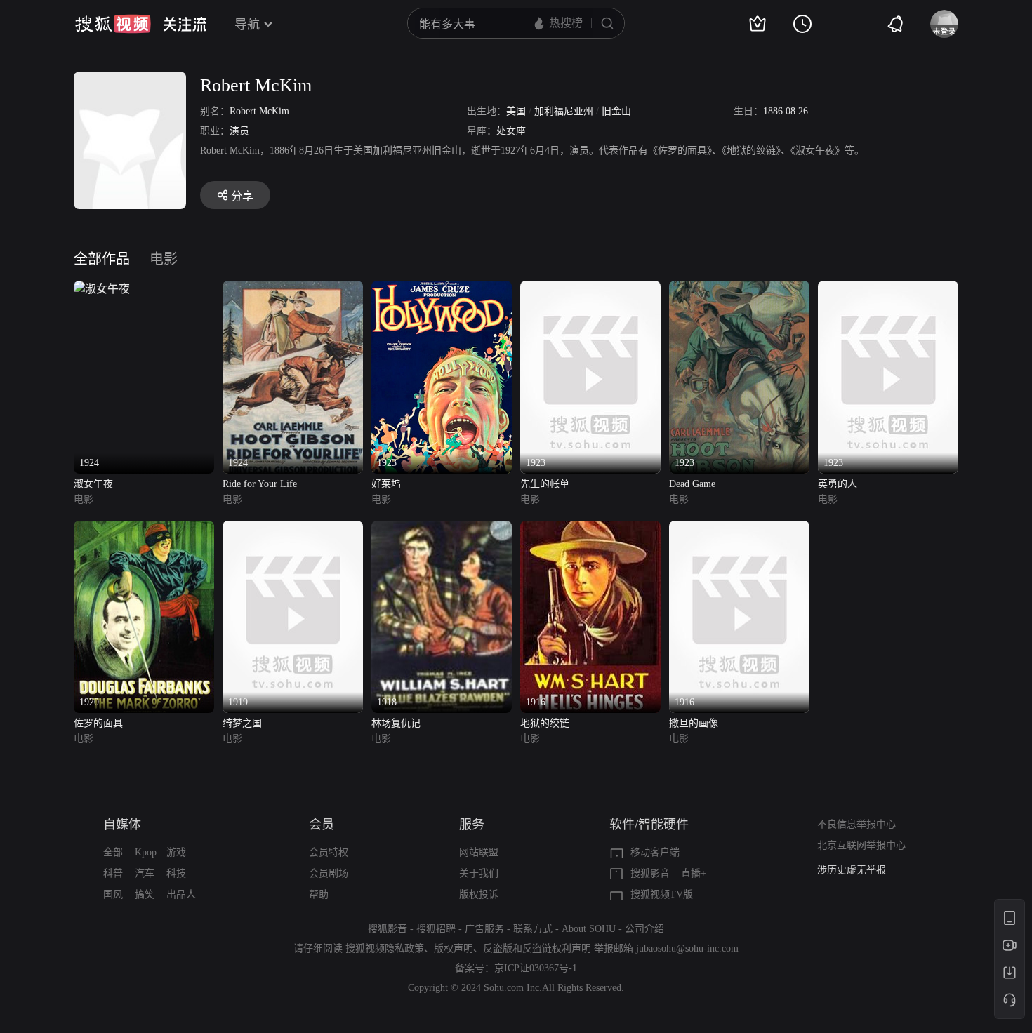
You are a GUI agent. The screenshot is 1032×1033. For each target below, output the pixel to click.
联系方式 (533, 929)
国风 (113, 894)
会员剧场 (328, 873)
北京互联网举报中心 (861, 845)
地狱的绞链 (544, 723)
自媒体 (122, 825)
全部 (113, 852)
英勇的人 (837, 484)
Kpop (146, 852)
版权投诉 (478, 894)
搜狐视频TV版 (661, 894)
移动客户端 (655, 852)
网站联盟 (478, 852)
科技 (176, 873)
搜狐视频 (113, 23)
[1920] (144, 529)
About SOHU (589, 929)
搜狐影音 (650, 873)
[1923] (441, 289)
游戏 (176, 852)
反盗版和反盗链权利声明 (537, 948)
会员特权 (328, 852)
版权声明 (453, 948)
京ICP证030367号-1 (535, 968)
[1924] (102, 289)
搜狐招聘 (436, 929)
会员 (321, 825)
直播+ (693, 873)
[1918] (441, 529)
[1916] (590, 529)
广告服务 (484, 929)
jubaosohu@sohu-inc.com (687, 948)
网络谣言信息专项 (856, 877)
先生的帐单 (544, 484)
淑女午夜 (93, 484)
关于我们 (478, 873)
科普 (113, 873)
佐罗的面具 (98, 723)
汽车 (144, 873)
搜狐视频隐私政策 (384, 948)
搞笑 (144, 894)
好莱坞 (386, 484)
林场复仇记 (396, 723)
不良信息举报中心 (856, 824)
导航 (247, 24)
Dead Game (692, 484)
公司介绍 (644, 929)
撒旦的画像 (693, 723)
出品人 (181, 894)
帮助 (319, 894)
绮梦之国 (242, 723)
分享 (242, 196)
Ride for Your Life (260, 484)
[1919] (293, 529)
